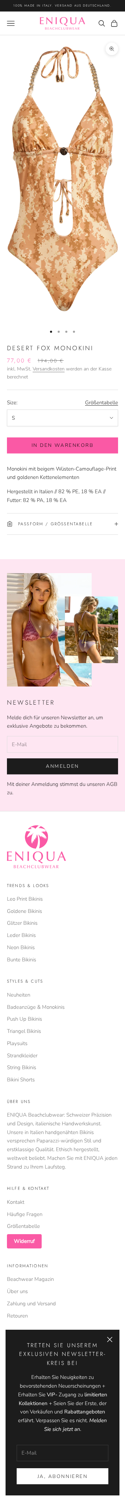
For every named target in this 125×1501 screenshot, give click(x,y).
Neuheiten (18, 994)
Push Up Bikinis (24, 1018)
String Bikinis (21, 1067)
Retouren (17, 1315)
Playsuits (17, 1043)
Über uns (17, 1291)
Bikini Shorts (21, 1079)
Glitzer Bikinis (22, 923)
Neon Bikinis (21, 947)
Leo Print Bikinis (25, 898)
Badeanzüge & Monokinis (36, 1007)
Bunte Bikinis (21, 959)
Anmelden (62, 766)
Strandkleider (22, 1055)
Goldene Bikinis (24, 911)
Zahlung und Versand (31, 1303)
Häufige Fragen (24, 1214)
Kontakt (15, 1202)
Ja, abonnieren (63, 1476)
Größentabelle (101, 402)
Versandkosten (49, 369)
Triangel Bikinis (24, 1031)
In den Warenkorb (62, 445)
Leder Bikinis (21, 935)
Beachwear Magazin (30, 1279)
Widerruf (24, 1241)
